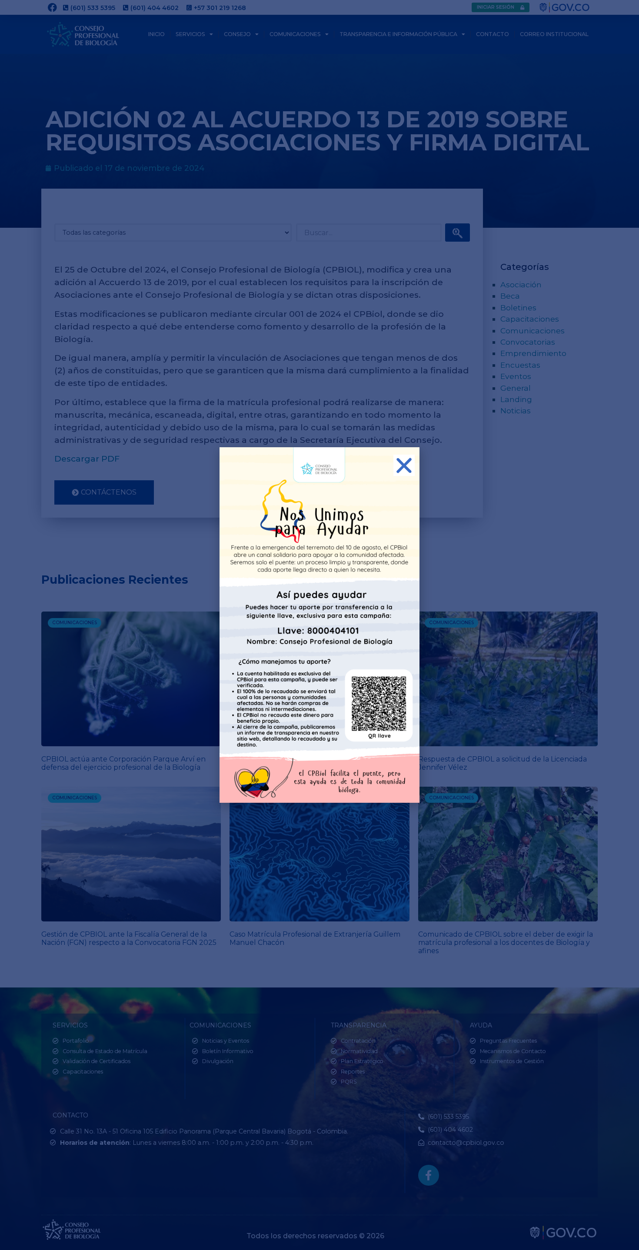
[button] (404, 465)
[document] (319, 625)
